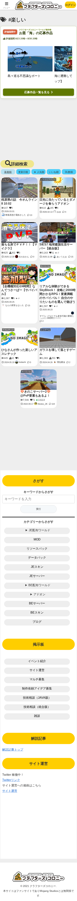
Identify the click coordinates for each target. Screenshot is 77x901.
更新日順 (23, 172)
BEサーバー (37, 603)
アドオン (39, 594)
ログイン (70, 4)
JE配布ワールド (39, 530)
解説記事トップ (12, 749)
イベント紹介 (37, 661)
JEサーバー (37, 576)
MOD (37, 539)
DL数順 (69, 172)
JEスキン (37, 566)
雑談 (37, 715)
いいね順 (54, 172)
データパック (37, 557)
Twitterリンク (11, 780)
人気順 (40, 172)
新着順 (8, 172)
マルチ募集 (37, 679)
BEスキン (37, 612)
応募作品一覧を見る (37, 92)
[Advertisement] (38, 128)
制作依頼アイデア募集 (37, 688)
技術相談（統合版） (37, 706)
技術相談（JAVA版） (37, 697)
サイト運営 (37, 670)
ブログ (37, 621)
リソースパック (37, 548)
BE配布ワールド (39, 585)
